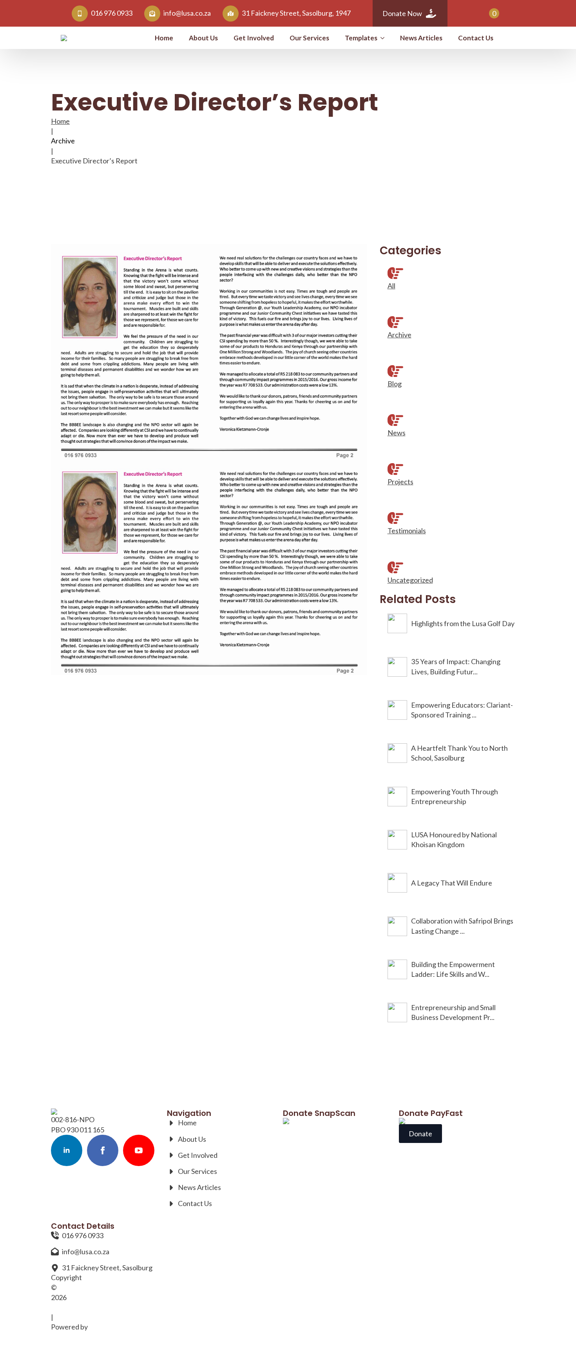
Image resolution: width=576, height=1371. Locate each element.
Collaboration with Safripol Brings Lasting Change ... (462, 925)
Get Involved (254, 38)
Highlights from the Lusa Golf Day (462, 623)
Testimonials (407, 530)
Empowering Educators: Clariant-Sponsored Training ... (462, 710)
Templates (361, 38)
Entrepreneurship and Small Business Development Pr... (453, 1012)
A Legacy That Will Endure (451, 882)
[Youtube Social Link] (138, 1150)
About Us (203, 38)
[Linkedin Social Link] (66, 1150)
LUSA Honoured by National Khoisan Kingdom (454, 839)
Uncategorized (410, 580)
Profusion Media (114, 1326)
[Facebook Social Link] (102, 1150)
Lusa (58, 1307)
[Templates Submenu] (384, 38)
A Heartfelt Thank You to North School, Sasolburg (459, 753)
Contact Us (475, 38)
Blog (395, 383)
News (397, 432)
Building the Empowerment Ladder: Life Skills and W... (453, 969)
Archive (63, 140)
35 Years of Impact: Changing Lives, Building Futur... (455, 666)
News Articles (421, 38)
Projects (400, 481)
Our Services (309, 38)
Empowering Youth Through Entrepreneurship (454, 796)
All (391, 285)
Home (164, 38)
